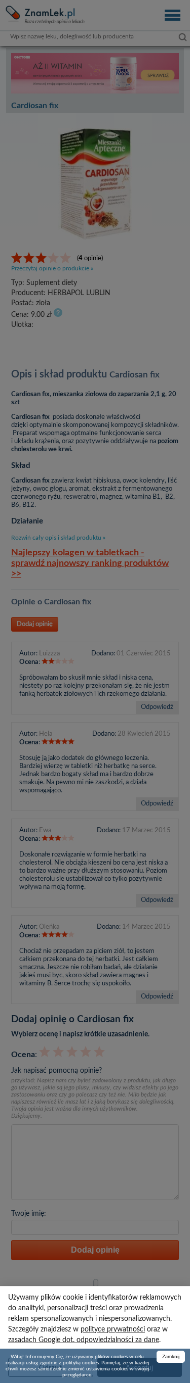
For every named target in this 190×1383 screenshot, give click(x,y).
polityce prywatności (113, 1329)
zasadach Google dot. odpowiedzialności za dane (83, 1340)
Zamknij (170, 1356)
